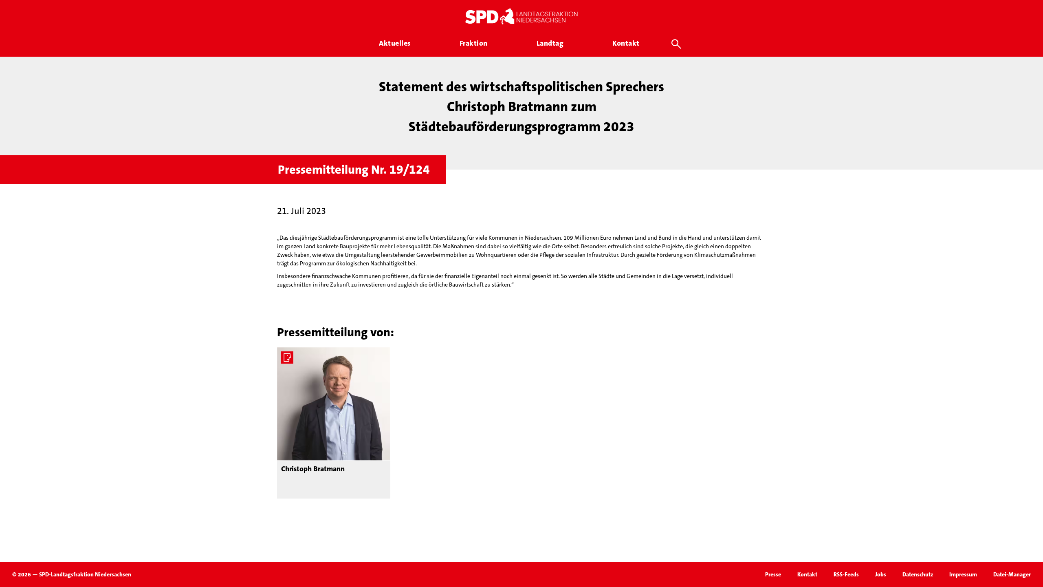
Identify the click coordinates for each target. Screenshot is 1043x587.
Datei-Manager (1012, 574)
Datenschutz (917, 574)
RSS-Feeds (846, 574)
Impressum (963, 574)
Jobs (880, 574)
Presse (773, 574)
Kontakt (807, 574)
